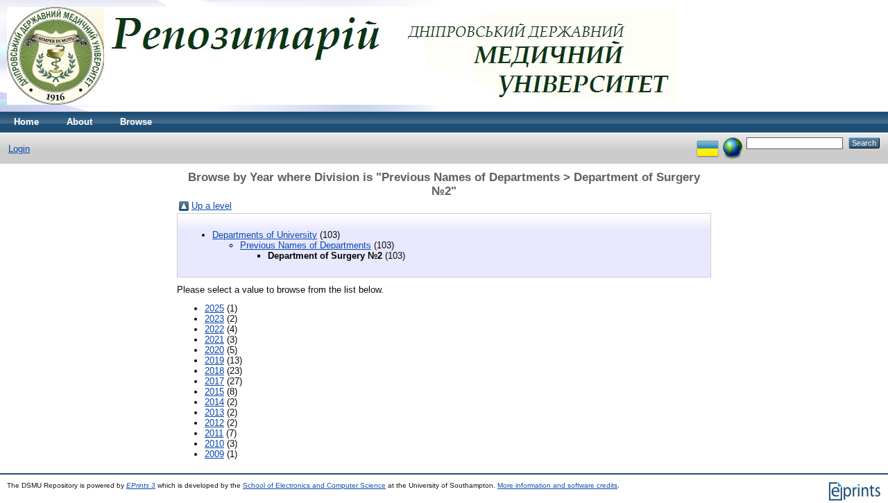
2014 (214, 402)
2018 (214, 371)
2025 (214, 308)
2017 (214, 381)
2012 (214, 423)
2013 (214, 412)
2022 (214, 329)
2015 (214, 391)
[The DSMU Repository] (342, 108)
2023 (214, 319)
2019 (214, 360)
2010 (214, 443)
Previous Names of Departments (305, 245)
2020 (214, 350)
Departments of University (264, 235)
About (79, 122)
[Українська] (708, 142)
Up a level (211, 206)
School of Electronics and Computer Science (314, 485)
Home (26, 122)
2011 (214, 433)
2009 (214, 454)
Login (19, 149)
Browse (136, 122)
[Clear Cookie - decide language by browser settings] (733, 142)
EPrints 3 (140, 485)
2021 (214, 339)
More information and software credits (557, 485)
